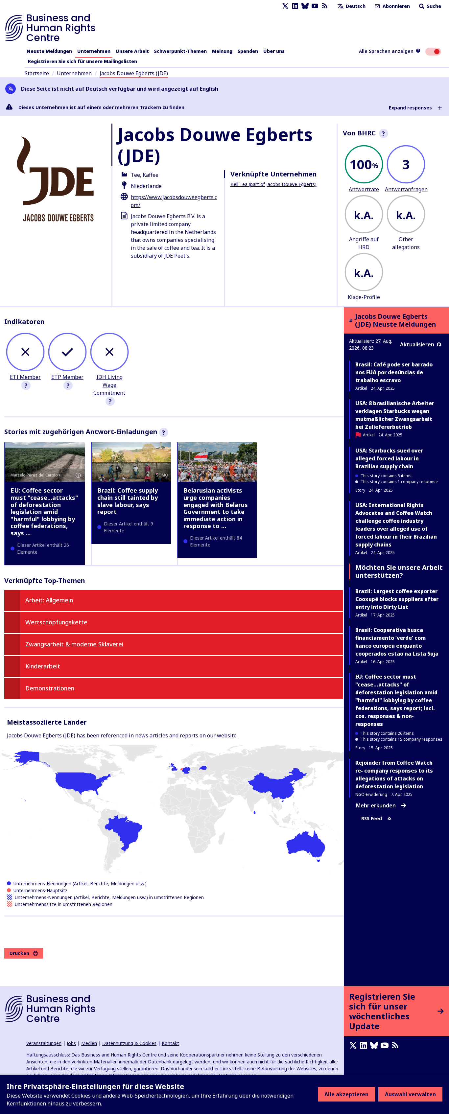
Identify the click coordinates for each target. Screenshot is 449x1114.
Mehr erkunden (376, 805)
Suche (433, 6)
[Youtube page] (315, 6)
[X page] (285, 6)
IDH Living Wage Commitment (109, 384)
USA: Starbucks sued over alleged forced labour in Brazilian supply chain (389, 458)
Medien (89, 1043)
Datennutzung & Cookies (129, 1043)
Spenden (248, 51)
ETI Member (25, 377)
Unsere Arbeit (132, 51)
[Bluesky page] (305, 6)
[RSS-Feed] (325, 6)
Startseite (37, 73)
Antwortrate (364, 189)
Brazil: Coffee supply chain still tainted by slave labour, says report (127, 501)
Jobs (71, 1043)
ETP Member (67, 377)
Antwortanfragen (406, 189)
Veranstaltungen (43, 1043)
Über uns (274, 51)
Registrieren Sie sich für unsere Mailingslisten (82, 61)
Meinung (222, 51)
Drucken (19, 953)
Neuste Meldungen (49, 51)
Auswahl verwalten (410, 1094)
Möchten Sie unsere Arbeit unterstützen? (399, 571)
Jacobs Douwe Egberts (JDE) (134, 73)
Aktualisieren (417, 344)
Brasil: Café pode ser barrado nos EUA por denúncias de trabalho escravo (394, 372)
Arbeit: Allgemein (49, 600)
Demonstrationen (49, 688)
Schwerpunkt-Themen (180, 51)
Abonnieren (395, 6)
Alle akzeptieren (346, 1094)
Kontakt (170, 1043)
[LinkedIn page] (295, 6)
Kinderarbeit (42, 666)
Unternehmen (93, 51)
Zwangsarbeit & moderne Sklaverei (74, 644)
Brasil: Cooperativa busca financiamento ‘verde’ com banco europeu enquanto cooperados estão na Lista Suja (396, 641)
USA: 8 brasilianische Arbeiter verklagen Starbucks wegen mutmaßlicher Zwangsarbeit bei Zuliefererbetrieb (394, 415)
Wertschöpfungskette (56, 622)
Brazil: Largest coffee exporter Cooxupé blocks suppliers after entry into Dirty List (396, 599)
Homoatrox (240, 475)
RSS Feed (371, 819)
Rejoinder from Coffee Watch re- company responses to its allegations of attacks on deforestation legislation (394, 774)
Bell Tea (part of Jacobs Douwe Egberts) (273, 184)
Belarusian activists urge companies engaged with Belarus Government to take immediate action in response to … (215, 508)
